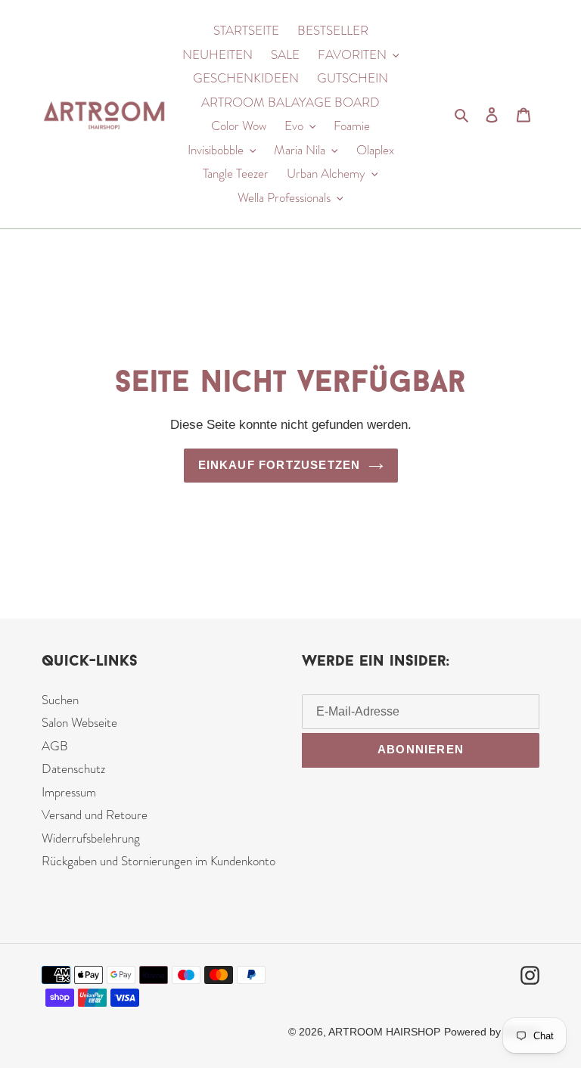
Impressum (69, 792)
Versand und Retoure (95, 815)
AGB (55, 746)
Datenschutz (73, 768)
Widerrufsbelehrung (91, 838)
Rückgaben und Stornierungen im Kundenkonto (158, 861)
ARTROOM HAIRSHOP (384, 1032)
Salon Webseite (79, 722)
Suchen (60, 700)
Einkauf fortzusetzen (279, 464)
